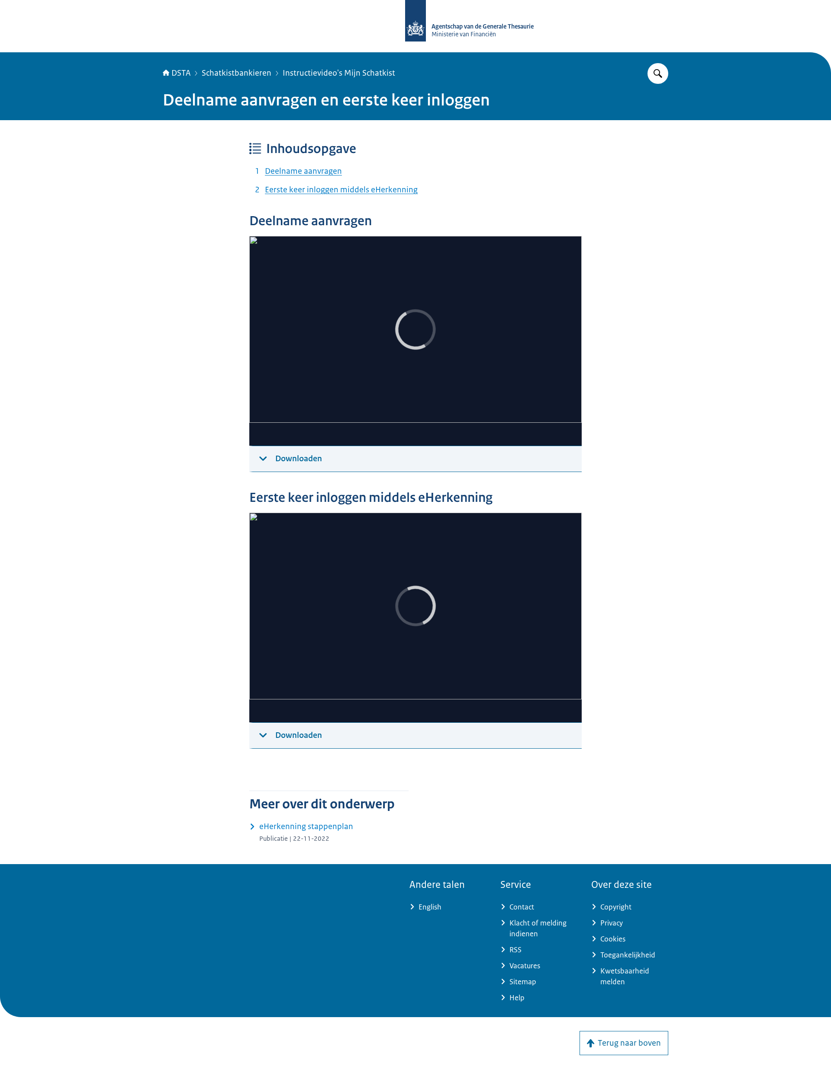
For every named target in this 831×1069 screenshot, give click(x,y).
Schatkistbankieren (236, 73)
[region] (415, 341)
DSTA (180, 73)
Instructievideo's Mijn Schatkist (339, 73)
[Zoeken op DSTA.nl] (657, 73)
